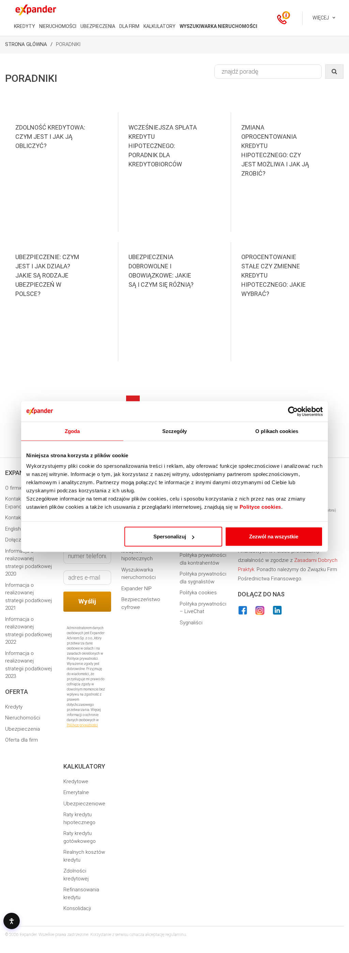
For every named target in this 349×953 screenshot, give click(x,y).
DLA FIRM (129, 26)
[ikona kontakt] (282, 18)
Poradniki (68, 44)
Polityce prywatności (82, 725)
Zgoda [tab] (72, 431)
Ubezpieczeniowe (84, 804)
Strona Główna (26, 44)
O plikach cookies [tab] (276, 431)
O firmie (14, 488)
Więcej (321, 17)
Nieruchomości (22, 718)
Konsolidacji (77, 908)
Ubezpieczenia (22, 729)
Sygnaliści (191, 623)
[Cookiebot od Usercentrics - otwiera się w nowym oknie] (293, 411)
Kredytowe (75, 781)
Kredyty (13, 707)
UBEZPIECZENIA (97, 26)
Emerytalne (76, 792)
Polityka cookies (198, 593)
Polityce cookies (260, 507)
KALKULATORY (159, 26)
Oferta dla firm (21, 740)
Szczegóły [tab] (174, 431)
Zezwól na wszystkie (273, 536)
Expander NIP (136, 588)
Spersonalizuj (169, 536)
